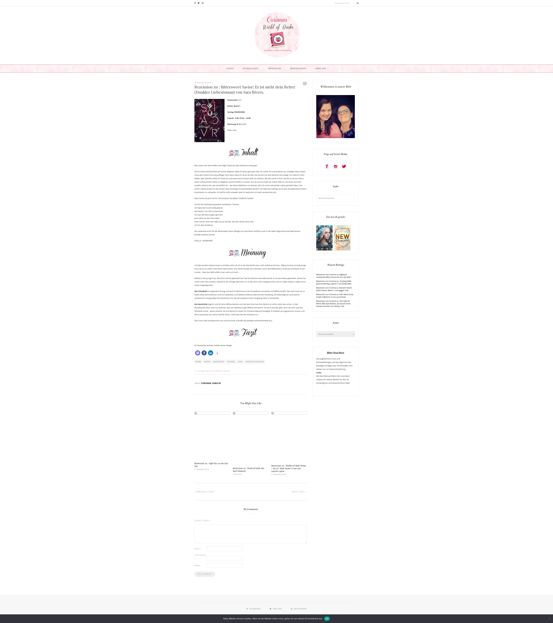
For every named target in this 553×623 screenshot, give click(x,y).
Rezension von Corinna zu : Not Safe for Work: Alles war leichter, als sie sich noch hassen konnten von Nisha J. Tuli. (333, 303)
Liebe (240, 362)
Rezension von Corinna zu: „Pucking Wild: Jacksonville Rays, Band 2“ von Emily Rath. (334, 282)
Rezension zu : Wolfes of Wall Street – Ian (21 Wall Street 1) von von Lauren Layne (288, 468)
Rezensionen (298, 68)
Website (197, 565)
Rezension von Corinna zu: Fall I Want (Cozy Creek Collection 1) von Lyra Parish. (334, 295)
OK (327, 618)
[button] (197, 352)
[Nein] (549, 618)
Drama (198, 362)
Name (197, 548)
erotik (207, 362)
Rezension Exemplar (255, 362)
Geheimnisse (218, 362)
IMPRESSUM (274, 68)
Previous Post (205, 492)
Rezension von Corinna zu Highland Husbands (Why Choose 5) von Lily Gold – (334, 275)
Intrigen (231, 362)
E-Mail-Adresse (200, 557)
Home (230, 68)
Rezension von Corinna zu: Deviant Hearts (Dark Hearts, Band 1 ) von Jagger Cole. (334, 289)
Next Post (299, 492)
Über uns (320, 68)
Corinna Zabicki (221, 371)
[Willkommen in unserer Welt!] (335, 137)
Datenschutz (251, 68)
